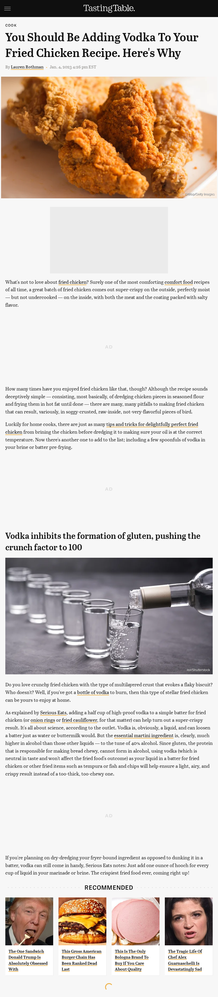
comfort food (179, 281)
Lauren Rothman (27, 67)
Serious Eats (53, 712)
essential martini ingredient (144, 735)
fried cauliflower (79, 719)
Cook (11, 25)
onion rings (43, 719)
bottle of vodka (93, 692)
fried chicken (72, 281)
